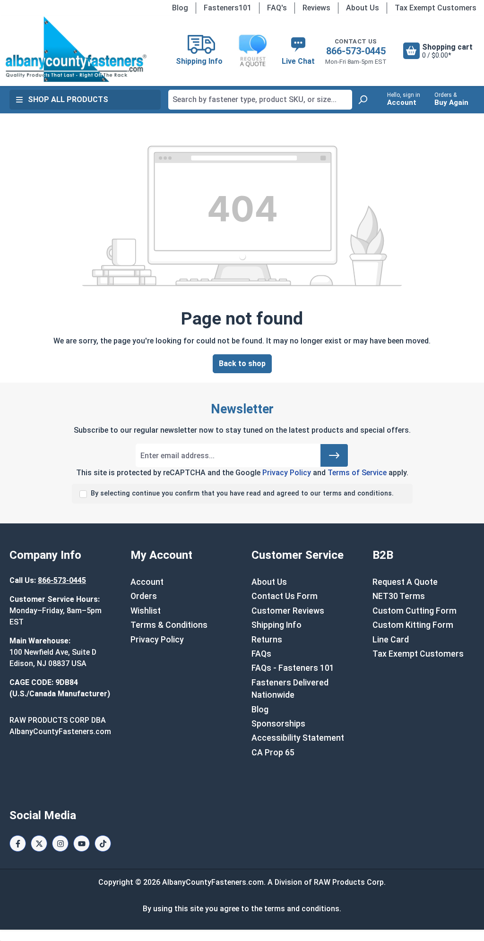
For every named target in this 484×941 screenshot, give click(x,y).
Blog (180, 7)
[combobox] (260, 100)
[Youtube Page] (81, 843)
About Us (362, 7)
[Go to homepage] (76, 49)
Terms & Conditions (168, 625)
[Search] (362, 100)
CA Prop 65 (272, 752)
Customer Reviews (287, 611)
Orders (143, 596)
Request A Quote (405, 582)
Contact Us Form (284, 596)
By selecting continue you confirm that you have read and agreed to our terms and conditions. (242, 493)
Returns (266, 639)
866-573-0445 (356, 51)
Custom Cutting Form (414, 611)
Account (147, 582)
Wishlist (145, 611)
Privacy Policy (286, 472)
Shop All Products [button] (68, 99)
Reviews (316, 7)
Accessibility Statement (297, 738)
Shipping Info (276, 625)
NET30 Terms (398, 596)
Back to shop (242, 363)
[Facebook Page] (17, 843)
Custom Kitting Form (412, 625)
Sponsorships (278, 723)
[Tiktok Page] (103, 843)
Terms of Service (357, 472)
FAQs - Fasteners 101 (292, 668)
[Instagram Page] (60, 843)
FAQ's (277, 7)
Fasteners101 (227, 7)
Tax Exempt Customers (435, 7)
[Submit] (334, 455)
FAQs (261, 654)
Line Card (390, 639)
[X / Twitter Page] (39, 843)
